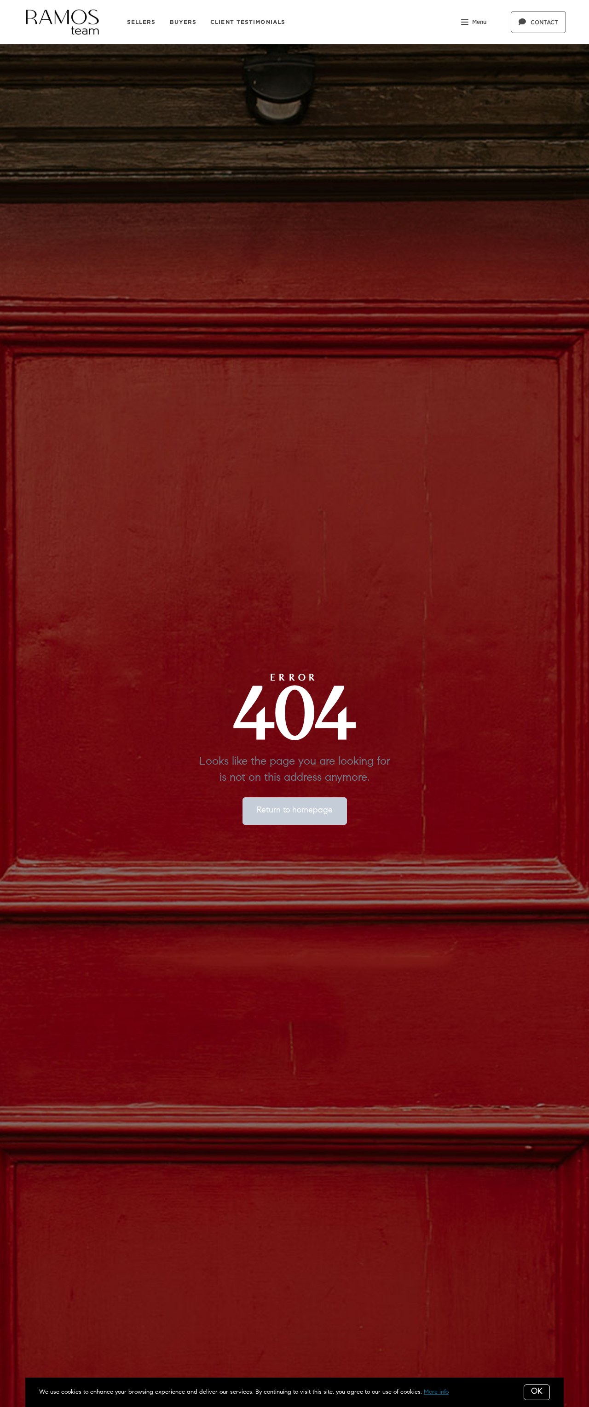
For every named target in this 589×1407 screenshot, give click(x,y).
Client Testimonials (247, 22)
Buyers (183, 22)
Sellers (141, 22)
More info (436, 1392)
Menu (479, 22)
